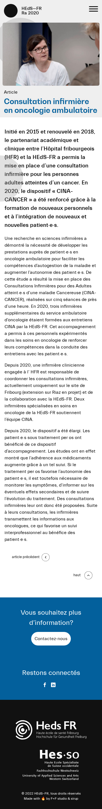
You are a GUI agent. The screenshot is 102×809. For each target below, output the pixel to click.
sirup (74, 799)
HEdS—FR (32, 8)
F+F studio (59, 799)
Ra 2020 (30, 13)
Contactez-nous (51, 638)
